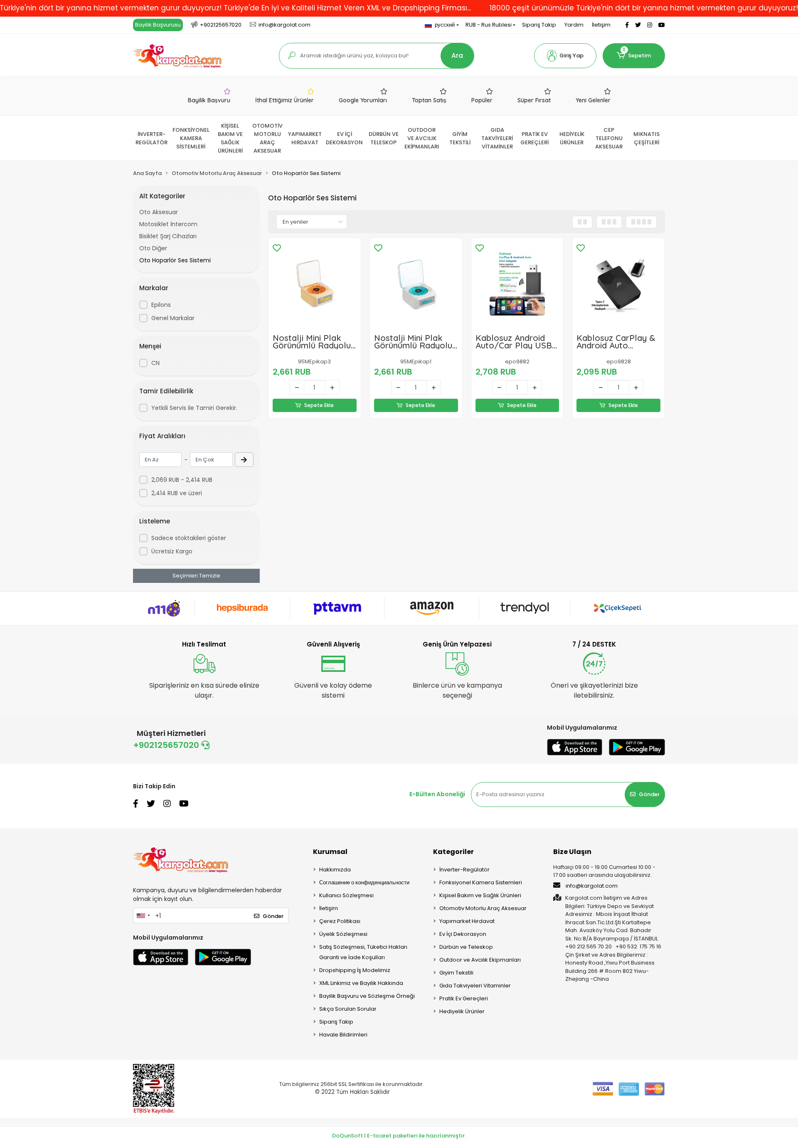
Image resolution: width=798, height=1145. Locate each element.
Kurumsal (330, 851)
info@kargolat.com (592, 886)
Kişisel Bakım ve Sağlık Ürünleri (480, 895)
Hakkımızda (335, 870)
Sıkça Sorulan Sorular (348, 1009)
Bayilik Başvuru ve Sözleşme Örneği (367, 996)
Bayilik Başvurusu (158, 25)
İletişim (601, 25)
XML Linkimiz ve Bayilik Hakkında (361, 983)
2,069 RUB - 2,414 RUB (181, 480)
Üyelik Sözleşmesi (343, 934)
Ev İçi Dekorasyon (462, 934)
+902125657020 (167, 745)
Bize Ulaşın (572, 851)
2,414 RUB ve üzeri (176, 493)
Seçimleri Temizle (196, 576)
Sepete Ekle (319, 405)
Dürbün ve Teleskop (466, 947)
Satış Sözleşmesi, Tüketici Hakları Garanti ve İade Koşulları (363, 952)
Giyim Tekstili (456, 973)
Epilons (161, 305)
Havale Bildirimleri (343, 1035)
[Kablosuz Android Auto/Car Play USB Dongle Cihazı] (517, 284)
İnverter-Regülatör (464, 870)
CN (155, 363)
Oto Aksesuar (158, 212)
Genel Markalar (173, 318)
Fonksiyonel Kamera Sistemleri (480, 882)
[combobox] (143, 915)
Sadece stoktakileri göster (188, 538)
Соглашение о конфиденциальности (364, 882)
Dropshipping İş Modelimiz (354, 970)
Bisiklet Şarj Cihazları (168, 236)
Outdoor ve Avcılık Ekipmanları (480, 960)
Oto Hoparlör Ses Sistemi (175, 260)
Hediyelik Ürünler (462, 1011)
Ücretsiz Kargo (171, 551)
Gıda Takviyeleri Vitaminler (475, 986)
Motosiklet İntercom (168, 224)
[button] (565, 55)
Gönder (649, 794)
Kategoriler (453, 851)
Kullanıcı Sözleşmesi (346, 895)
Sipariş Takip (539, 25)
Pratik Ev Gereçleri (463, 998)
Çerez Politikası (339, 921)
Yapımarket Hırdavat (467, 921)
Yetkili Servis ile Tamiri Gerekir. (194, 408)
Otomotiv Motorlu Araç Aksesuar (483, 908)
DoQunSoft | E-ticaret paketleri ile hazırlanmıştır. (399, 1136)
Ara (457, 55)
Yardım (574, 25)
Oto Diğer (153, 248)
